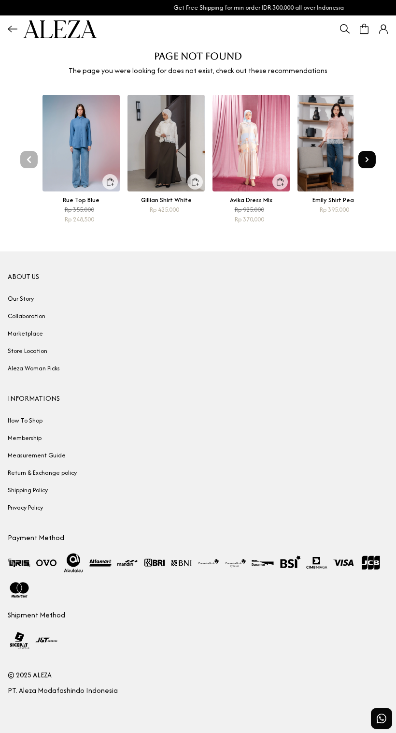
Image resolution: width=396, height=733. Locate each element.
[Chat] (381, 718)
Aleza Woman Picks (34, 368)
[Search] (345, 29)
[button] (383, 29)
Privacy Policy (25, 507)
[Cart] (364, 29)
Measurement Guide (37, 455)
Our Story (21, 298)
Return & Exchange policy (42, 472)
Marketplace (25, 333)
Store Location (27, 350)
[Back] (12, 29)
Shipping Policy (28, 490)
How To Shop (25, 420)
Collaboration (26, 316)
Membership (25, 437)
